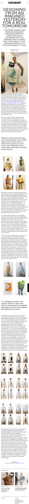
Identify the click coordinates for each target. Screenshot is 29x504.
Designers (17, 499)
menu (1, 2)
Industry (17, 503)
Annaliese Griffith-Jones (13, 103)
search (27, 2)
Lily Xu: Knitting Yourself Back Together (5, 490)
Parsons (16, 486)
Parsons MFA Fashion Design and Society (12, 101)
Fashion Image (18, 502)
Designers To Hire (4, 486)
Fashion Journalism (19, 501)
